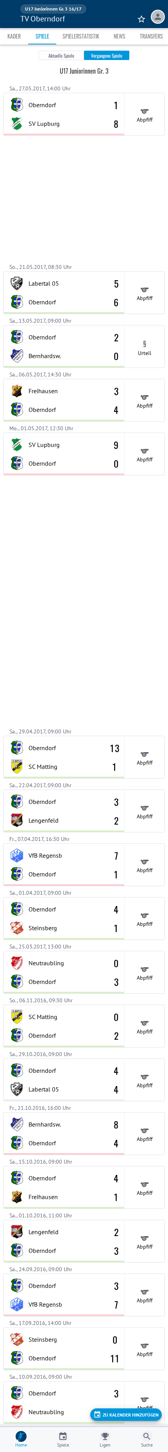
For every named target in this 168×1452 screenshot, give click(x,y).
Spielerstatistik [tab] (81, 36)
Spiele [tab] (42, 36)
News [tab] (119, 36)
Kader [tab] (14, 36)
